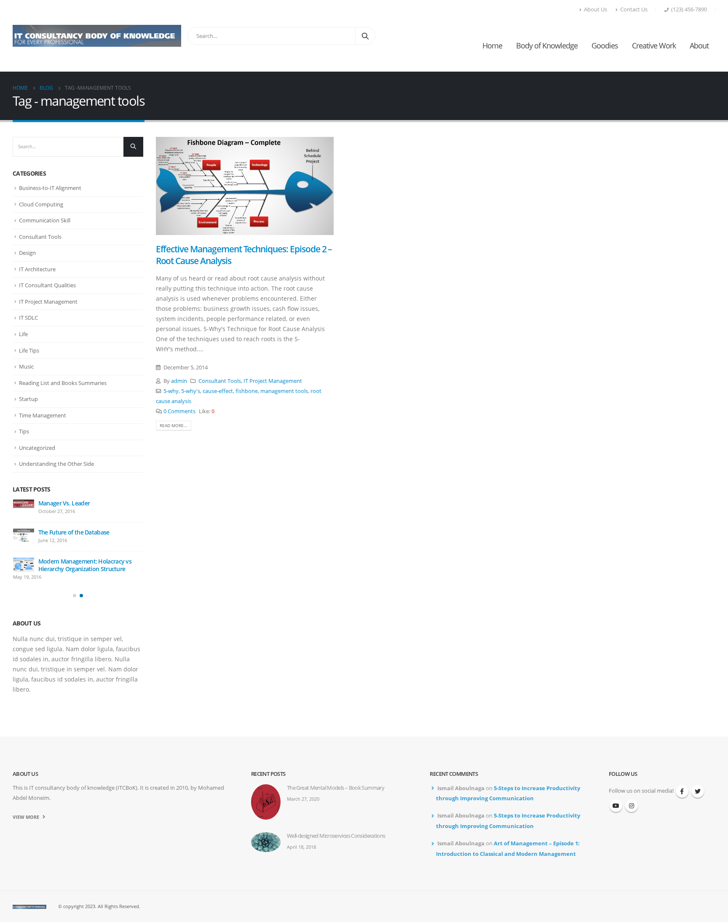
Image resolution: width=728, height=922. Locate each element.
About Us (595, 9)
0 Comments (179, 411)
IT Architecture (37, 269)
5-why (171, 391)
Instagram (631, 805)
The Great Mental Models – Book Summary (335, 787)
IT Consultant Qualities (47, 285)
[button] (74, 595)
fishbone (247, 391)
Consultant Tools (219, 381)
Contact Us (634, 9)
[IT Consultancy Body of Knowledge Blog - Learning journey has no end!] (97, 35)
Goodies (605, 45)
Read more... (173, 425)
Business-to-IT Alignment (50, 188)
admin (179, 381)
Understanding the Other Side (56, 464)
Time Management (42, 415)
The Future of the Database (74, 532)
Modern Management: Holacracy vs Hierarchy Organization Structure (84, 565)
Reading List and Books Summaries (63, 383)
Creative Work (654, 45)
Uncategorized (37, 448)
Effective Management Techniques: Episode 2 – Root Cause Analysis (244, 254)
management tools (284, 391)
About (699, 45)
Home (492, 45)
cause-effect (218, 391)
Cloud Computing (41, 204)
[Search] (365, 35)
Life (23, 334)
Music (26, 366)
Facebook (682, 791)
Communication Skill (44, 220)
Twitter (697, 791)
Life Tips (29, 350)
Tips (24, 431)
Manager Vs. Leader (64, 503)
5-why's (190, 391)
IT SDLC (28, 317)
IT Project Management (273, 381)
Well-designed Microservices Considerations (336, 835)
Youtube (616, 805)
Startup (28, 399)
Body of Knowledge (547, 45)
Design (27, 253)
